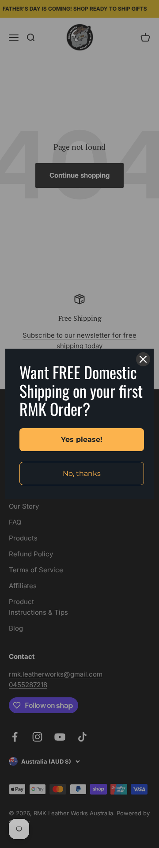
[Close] (143, 359)
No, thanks (82, 473)
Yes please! (81, 439)
